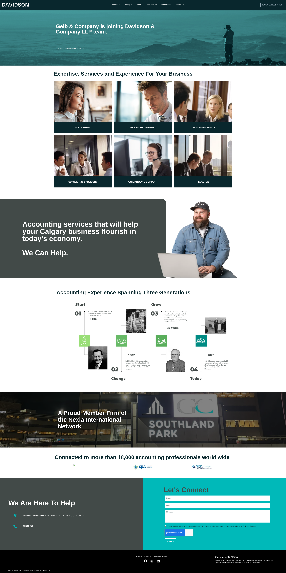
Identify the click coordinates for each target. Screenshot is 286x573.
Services (114, 5)
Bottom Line (166, 5)
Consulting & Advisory (82, 182)
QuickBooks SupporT (143, 181)
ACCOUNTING (82, 127)
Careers (139, 557)
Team (139, 5)
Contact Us (179, 5)
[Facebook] (145, 561)
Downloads (157, 557)
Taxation (203, 182)
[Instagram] (152, 561)
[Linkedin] (158, 561)
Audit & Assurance (203, 127)
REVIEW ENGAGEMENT (143, 127)
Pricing (127, 5)
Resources (150, 5)
